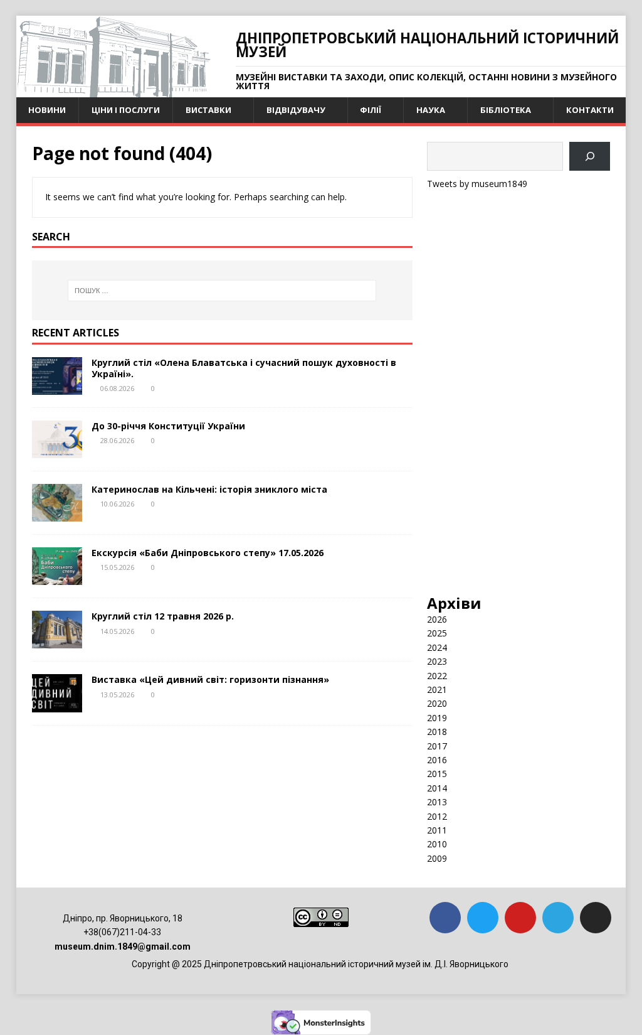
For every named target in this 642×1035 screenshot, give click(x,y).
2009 (437, 858)
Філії (370, 109)
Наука (430, 109)
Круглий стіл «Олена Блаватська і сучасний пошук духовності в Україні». (244, 368)
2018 (437, 731)
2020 (437, 703)
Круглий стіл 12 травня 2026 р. (163, 616)
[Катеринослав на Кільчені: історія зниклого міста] (57, 514)
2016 (437, 760)
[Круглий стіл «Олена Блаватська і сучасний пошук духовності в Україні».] (57, 388)
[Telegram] (558, 917)
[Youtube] (520, 917)
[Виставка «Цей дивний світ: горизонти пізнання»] (57, 705)
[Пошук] (589, 156)
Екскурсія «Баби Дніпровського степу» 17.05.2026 (208, 553)
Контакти (590, 109)
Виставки (208, 109)
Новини (47, 109)
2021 (437, 689)
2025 (437, 633)
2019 (437, 718)
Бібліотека (505, 109)
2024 (437, 647)
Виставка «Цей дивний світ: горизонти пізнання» (210, 679)
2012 (437, 816)
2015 (437, 774)
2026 (437, 619)
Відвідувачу (295, 109)
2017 (437, 746)
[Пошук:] (222, 290)
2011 (437, 830)
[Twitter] (482, 917)
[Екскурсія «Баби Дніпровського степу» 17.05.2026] (57, 578)
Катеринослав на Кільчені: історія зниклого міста (209, 489)
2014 (437, 788)
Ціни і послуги (126, 109)
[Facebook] (445, 917)
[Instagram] (595, 917)
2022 (437, 676)
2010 (437, 844)
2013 (437, 802)
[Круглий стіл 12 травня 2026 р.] (57, 641)
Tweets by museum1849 (477, 184)
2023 (437, 661)
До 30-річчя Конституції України (168, 426)
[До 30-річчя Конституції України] (57, 451)
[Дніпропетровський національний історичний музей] (113, 90)
